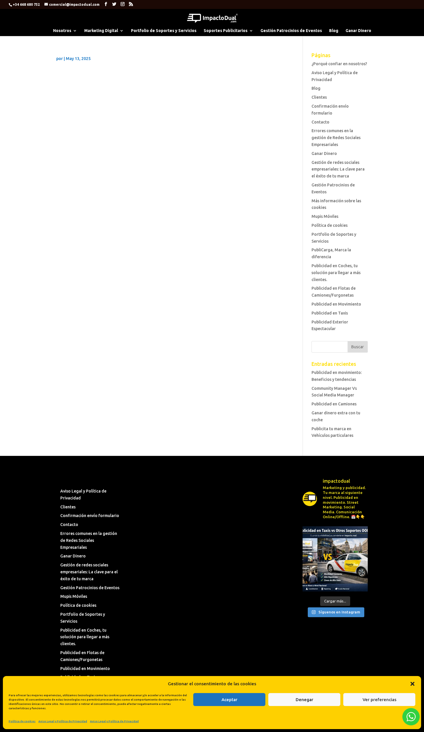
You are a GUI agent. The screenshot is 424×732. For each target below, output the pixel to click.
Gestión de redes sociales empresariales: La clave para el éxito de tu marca (338, 169)
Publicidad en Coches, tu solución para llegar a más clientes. (336, 272)
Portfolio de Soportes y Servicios (163, 31)
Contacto (320, 122)
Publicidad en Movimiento (336, 304)
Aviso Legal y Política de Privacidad (62, 721)
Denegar (304, 699)
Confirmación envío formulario (89, 515)
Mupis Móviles (325, 216)
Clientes (319, 97)
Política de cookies (22, 721)
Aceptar (229, 699)
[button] (412, 684)
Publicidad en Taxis (330, 313)
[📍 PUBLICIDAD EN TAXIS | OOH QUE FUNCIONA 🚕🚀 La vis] (335, 558)
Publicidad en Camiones (334, 404)
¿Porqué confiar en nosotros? (339, 63)
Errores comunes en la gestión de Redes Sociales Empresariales (336, 137)
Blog (333, 31)
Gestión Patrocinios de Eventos (291, 31)
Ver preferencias (379, 699)
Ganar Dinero (358, 31)
